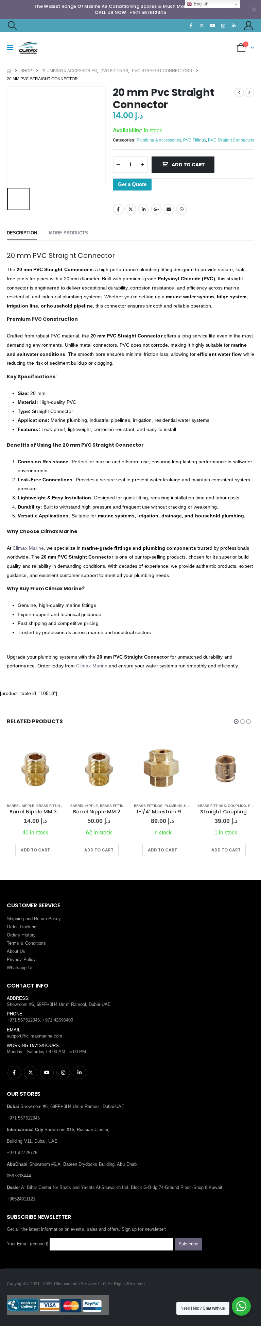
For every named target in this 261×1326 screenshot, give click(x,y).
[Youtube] (212, 25)
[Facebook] (191, 25)
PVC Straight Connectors (231, 140)
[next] (249, 92)
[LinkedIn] (233, 25)
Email (168, 209)
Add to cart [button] (35, 850)
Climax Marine (28, 548)
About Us (16, 951)
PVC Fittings (194, 140)
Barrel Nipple (20, 806)
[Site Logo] (36, 48)
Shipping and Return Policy (34, 918)
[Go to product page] (35, 769)
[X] (201, 25)
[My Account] (248, 25)
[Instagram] (223, 25)
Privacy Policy (21, 959)
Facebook (118, 209)
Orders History (21, 935)
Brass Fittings (50, 806)
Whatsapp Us (20, 967)
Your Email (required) (28, 1243)
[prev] (239, 92)
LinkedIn (143, 209)
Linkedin (79, 1072)
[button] (12, 25)
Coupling (237, 806)
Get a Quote (132, 184)
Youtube (47, 1072)
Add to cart (188, 164)
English (200, 3)
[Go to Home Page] (9, 71)
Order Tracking (21, 926)
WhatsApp (181, 209)
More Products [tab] (68, 232)
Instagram (63, 1072)
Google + (156, 209)
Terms (13, 943)
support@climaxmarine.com (35, 1036)
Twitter (130, 209)
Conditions (35, 943)
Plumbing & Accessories (159, 140)
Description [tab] (22, 232)
